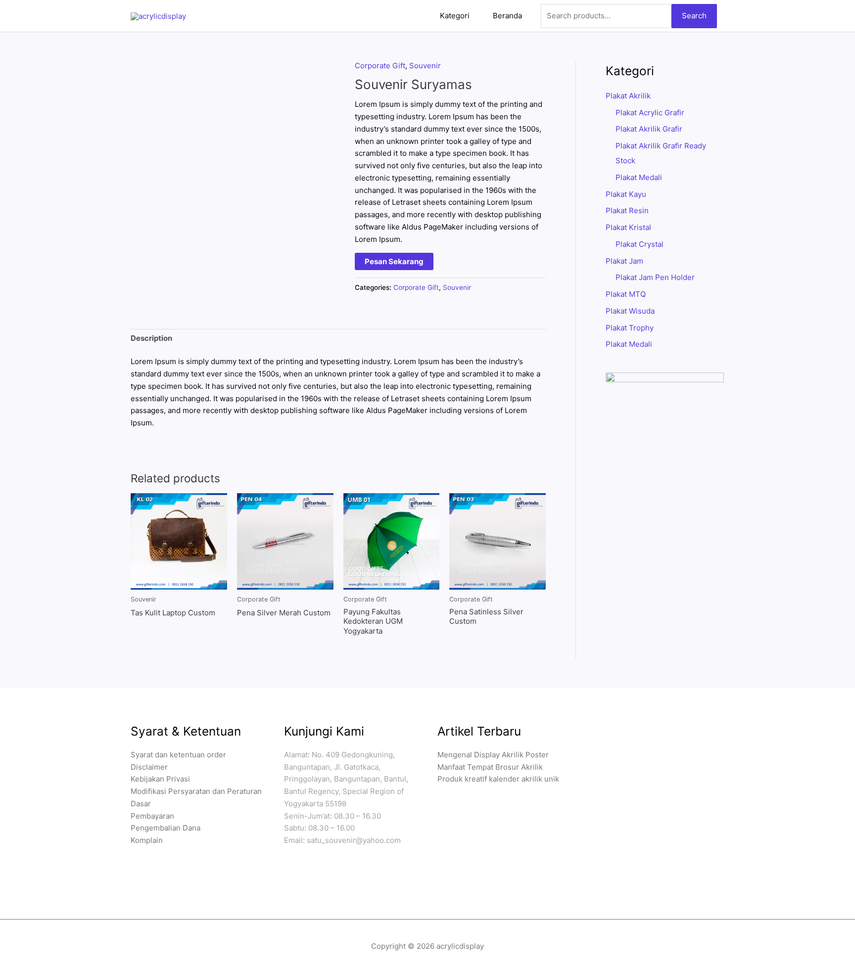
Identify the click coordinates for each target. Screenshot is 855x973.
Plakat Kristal (628, 227)
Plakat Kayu (626, 194)
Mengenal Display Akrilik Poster (493, 754)
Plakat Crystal (640, 244)
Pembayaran (152, 816)
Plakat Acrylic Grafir (650, 112)
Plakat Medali (639, 177)
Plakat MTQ (626, 294)
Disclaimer (149, 767)
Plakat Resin (627, 210)
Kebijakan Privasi (160, 779)
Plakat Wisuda (630, 311)
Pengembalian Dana (165, 828)
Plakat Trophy (630, 327)
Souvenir (425, 65)
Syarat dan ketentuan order (178, 754)
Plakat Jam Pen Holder (655, 277)
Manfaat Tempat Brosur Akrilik (490, 767)
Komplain (147, 840)
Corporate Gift (380, 65)
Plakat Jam (624, 261)
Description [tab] (151, 338)
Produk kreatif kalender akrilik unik (498, 779)
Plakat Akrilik (628, 95)
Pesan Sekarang (394, 261)
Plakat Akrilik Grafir (649, 129)
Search (694, 15)
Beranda (507, 15)
